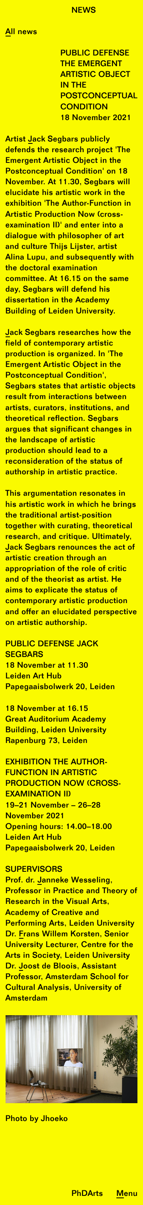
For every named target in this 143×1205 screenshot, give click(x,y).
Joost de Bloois (48, 966)
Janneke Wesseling (73, 881)
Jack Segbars (53, 140)
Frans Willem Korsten (59, 934)
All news (21, 32)
